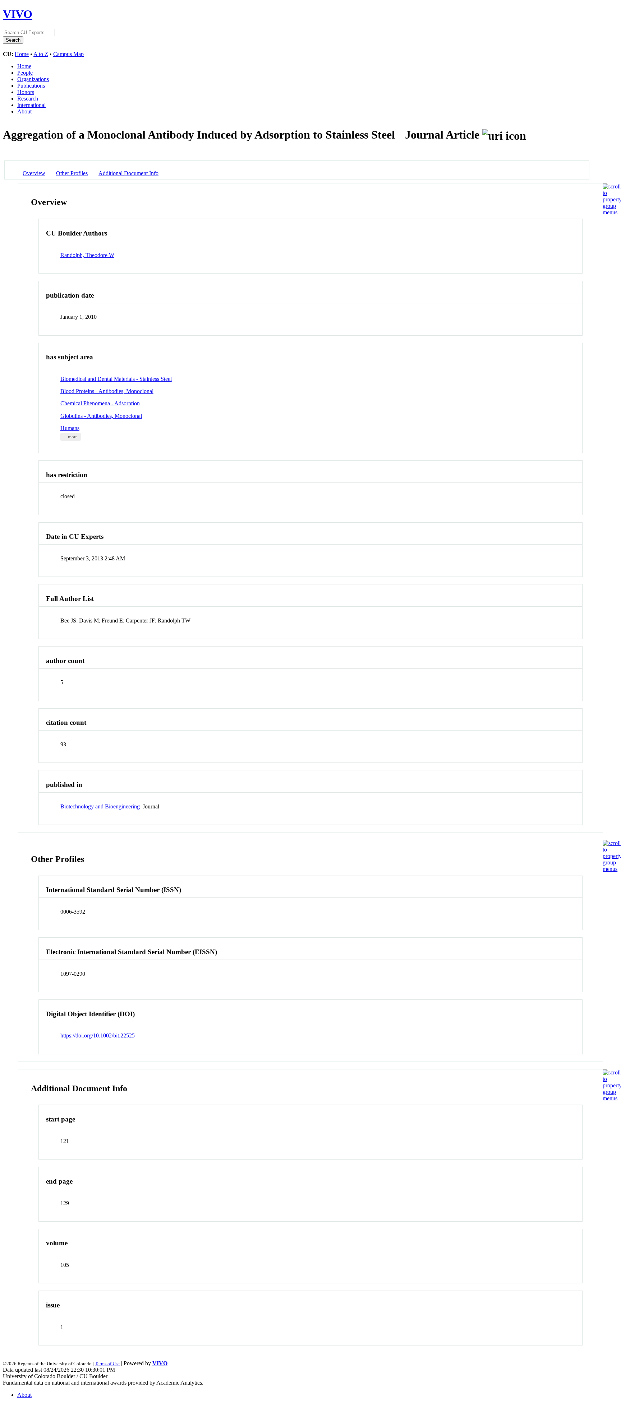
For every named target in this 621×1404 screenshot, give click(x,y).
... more (71, 436)
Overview (34, 173)
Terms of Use (107, 1363)
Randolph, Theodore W (87, 255)
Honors (25, 92)
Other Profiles (72, 173)
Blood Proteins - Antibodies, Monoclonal (106, 391)
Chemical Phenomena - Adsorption (100, 403)
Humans (69, 428)
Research (27, 98)
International (31, 105)
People (25, 73)
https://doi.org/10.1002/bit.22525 (97, 1035)
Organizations (33, 79)
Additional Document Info (128, 173)
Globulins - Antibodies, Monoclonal (101, 416)
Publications (31, 86)
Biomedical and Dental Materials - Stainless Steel (116, 379)
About (24, 111)
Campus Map (68, 54)
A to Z (40, 54)
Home (22, 54)
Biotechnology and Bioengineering (100, 806)
